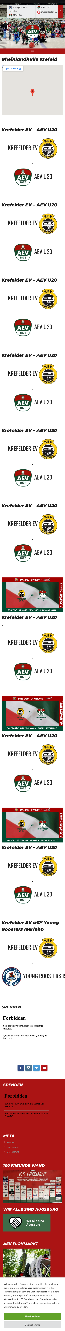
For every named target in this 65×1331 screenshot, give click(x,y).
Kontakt (11, 1142)
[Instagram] (28, 1068)
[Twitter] (36, 1068)
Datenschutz (13, 1151)
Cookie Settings (32, 1324)
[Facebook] (21, 1068)
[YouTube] (44, 1068)
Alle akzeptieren (32, 1316)
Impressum (12, 1147)
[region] (32, 1304)
